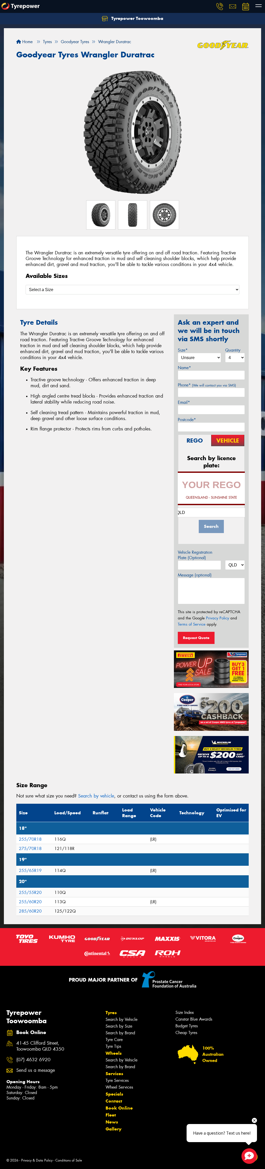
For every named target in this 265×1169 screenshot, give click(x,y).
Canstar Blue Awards (193, 1019)
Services (114, 1073)
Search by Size (119, 1026)
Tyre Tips (113, 1046)
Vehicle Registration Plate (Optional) (195, 555)
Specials (114, 1094)
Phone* (207, 385)
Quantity (232, 350)
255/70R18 (30, 839)
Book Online (119, 1108)
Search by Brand (120, 1033)
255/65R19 (30, 870)
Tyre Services (117, 1080)
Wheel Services (119, 1087)
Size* (183, 350)
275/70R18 (30, 848)
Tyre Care (114, 1039)
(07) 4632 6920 (33, 1060)
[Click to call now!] (220, 6)
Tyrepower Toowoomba (136, 18)
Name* (184, 367)
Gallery (113, 1129)
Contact (114, 1101)
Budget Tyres (186, 1026)
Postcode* (187, 419)
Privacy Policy (217, 618)
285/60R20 (30, 911)
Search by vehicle (96, 796)
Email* (184, 402)
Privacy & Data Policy (37, 1160)
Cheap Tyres (186, 1032)
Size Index (184, 1012)
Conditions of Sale (68, 1160)
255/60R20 (30, 902)
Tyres (111, 1012)
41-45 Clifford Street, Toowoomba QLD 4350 (40, 1046)
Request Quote (196, 637)
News (112, 1122)
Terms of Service (191, 624)
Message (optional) (195, 575)
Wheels (114, 1053)
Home (27, 41)
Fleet (111, 1115)
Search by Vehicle (121, 1019)
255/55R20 (30, 892)
